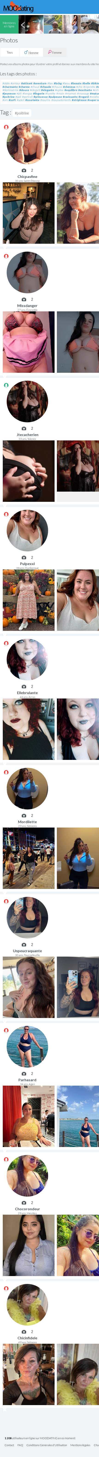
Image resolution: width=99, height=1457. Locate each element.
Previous (22, 24)
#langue (27, 93)
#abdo (6, 83)
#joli (19, 93)
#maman (70, 93)
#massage (83, 93)
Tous (10, 52)
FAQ (20, 1445)
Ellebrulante (27, 692)
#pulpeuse (55, 96)
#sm (5, 100)
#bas (50, 83)
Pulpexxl (27, 563)
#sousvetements (61, 100)
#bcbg (58, 83)
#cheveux (69, 86)
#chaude (45, 86)
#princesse (41, 96)
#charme (24, 86)
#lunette (50, 93)
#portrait (27, 96)
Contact (9, 1445)
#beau (66, 83)
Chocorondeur (27, 1209)
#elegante (47, 90)
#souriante (32, 100)
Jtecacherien (27, 434)
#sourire (45, 100)
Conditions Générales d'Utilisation (46, 1445)
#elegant (35, 90)
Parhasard (27, 1080)
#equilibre (70, 90)
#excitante (85, 90)
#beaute (76, 83)
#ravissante (70, 96)
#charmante (10, 86)
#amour (15, 83)
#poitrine (9, 96)
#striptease (79, 100)
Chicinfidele (27, 1338)
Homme (33, 53)
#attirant (26, 83)
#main (60, 93)
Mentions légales (80, 1445)
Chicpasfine (27, 176)
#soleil (20, 100)
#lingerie (38, 93)
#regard (84, 96)
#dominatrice (10, 90)
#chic (79, 86)
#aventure (40, 83)
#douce (24, 90)
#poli (18, 96)
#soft (12, 100)
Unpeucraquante (27, 950)
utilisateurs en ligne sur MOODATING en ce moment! (40, 1438)
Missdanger (27, 305)
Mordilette (27, 821)
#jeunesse (9, 93)
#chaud (35, 86)
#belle (86, 83)
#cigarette (89, 86)
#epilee (59, 90)
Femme (57, 52)
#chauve (57, 86)
